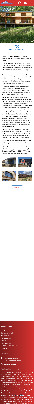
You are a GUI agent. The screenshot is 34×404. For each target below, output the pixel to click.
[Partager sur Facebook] (4, 9)
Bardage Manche (16, 384)
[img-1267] (25, 176)
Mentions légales (6, 343)
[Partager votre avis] (10, 9)
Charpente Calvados (26, 387)
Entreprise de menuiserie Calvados (11, 376)
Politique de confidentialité (9, 345)
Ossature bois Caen (26, 391)
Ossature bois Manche (25, 380)
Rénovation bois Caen (16, 378)
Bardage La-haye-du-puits (9, 401)
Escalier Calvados (13, 387)
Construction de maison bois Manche (12, 393)
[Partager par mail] (13, 9)
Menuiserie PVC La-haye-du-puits (23, 399)
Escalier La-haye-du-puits (8, 372)
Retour (16, 188)
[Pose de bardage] (9, 162)
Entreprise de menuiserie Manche (20, 395)
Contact (3, 340)
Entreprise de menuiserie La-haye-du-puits (13, 382)
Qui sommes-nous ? (7, 333)
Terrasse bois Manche (13, 391)
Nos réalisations (6, 338)
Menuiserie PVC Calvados (8, 397)
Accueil (3, 330)
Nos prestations (5, 335)
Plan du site (4, 348)
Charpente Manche (21, 372)
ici (16, 315)
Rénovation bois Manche (25, 401)
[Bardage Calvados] (9, 176)
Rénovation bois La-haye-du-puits (10, 389)
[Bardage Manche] (25, 162)
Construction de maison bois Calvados (21, 374)
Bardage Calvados (22, 397)
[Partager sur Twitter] (7, 9)
